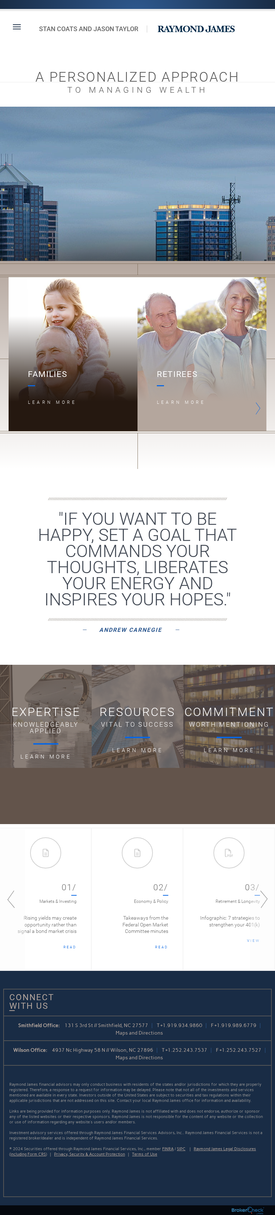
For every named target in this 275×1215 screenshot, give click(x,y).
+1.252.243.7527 (240, 1050)
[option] (73, 354)
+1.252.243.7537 (186, 1050)
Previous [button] (12, 899)
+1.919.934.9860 (181, 1025)
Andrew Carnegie (130, 629)
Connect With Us (29, 1001)
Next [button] (256, 408)
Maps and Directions (139, 1033)
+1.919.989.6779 (235, 1025)
